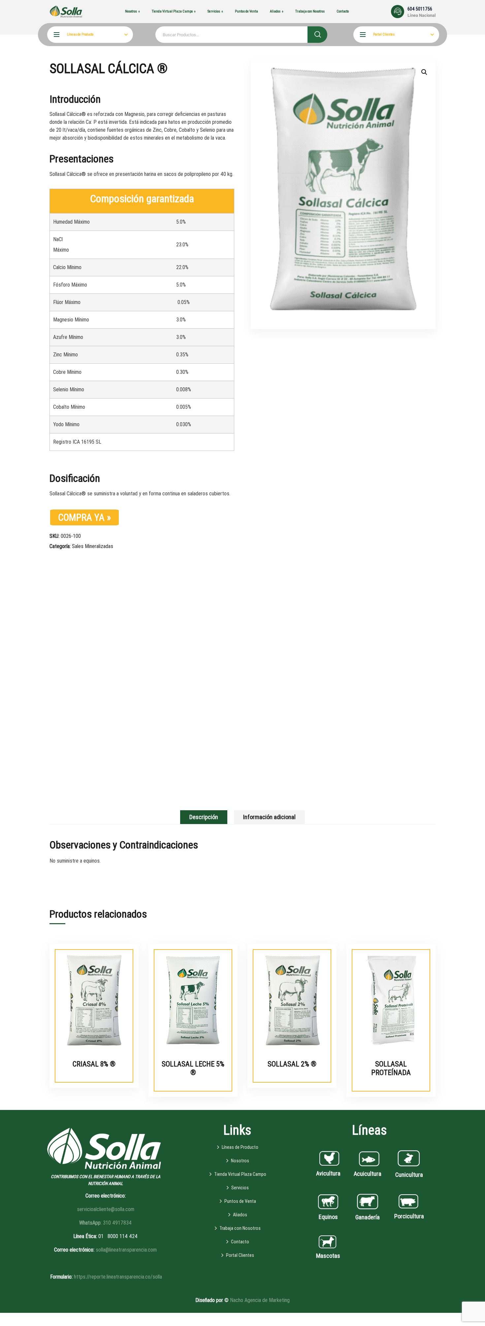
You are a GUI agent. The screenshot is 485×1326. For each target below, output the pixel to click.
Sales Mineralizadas (92, 546)
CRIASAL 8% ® (94, 1064)
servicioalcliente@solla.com (105, 1209)
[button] (424, 72)
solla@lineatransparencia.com (126, 1250)
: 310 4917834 (105, 1223)
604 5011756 (419, 9)
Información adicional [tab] (269, 817)
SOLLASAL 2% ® (292, 1064)
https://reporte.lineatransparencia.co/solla (118, 1277)
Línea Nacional (421, 15)
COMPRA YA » (84, 517)
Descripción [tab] (203, 817)
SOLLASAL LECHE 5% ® (193, 1068)
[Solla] (65, 11)
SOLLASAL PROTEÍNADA (391, 1068)
